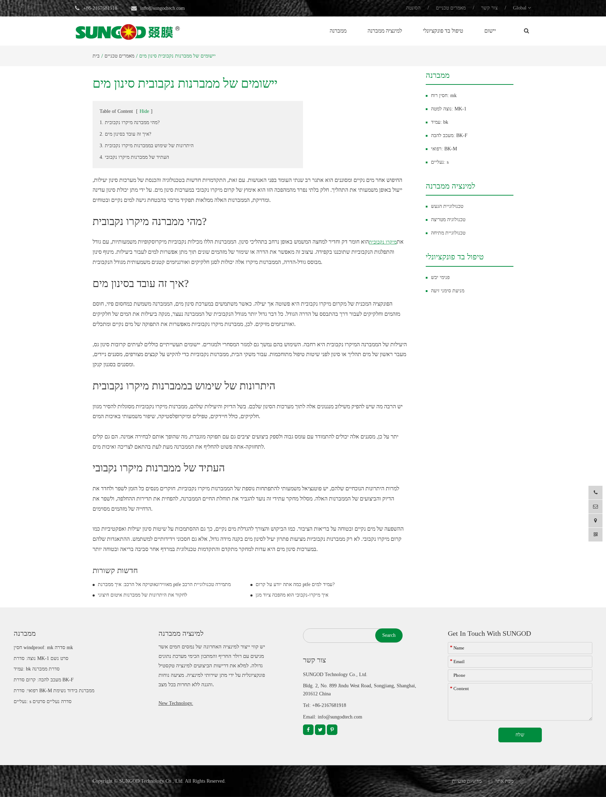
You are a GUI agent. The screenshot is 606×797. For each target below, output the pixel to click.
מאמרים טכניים (451, 8)
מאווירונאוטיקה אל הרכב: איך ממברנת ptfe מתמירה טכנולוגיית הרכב (164, 584)
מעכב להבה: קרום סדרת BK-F (44, 679)
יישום (490, 31)
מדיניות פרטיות (467, 781)
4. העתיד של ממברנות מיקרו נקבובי (134, 157)
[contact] (595, 520)
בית (96, 56)
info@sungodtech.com (162, 8)
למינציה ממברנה (385, 31)
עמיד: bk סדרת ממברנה (37, 669)
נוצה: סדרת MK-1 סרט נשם (41, 658)
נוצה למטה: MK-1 (448, 108)
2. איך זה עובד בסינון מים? (125, 134)
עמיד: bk (439, 122)
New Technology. (176, 703)
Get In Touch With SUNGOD (489, 633)
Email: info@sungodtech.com (332, 717)
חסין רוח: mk (444, 95)
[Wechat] (595, 534)
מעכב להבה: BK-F (449, 135)
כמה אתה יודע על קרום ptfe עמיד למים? (295, 584)
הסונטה (413, 8)
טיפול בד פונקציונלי (443, 31)
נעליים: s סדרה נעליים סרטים (43, 701)
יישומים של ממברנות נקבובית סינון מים (177, 56)
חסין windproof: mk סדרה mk (43, 647)
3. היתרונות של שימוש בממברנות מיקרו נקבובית (147, 145)
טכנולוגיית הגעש (447, 206)
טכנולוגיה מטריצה (448, 219)
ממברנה (338, 31)
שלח (520, 734)
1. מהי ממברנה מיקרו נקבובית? (130, 122)
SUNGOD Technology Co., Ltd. (151, 781)
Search (389, 635)
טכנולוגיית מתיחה (448, 233)
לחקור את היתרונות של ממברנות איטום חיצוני (142, 595)
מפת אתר (504, 781)
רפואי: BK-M (444, 148)
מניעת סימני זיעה (447, 290)
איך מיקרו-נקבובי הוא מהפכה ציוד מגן (292, 595)
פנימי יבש (440, 277)
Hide (144, 111)
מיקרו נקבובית (383, 242)
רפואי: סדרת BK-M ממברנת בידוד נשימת (54, 690)
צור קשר (489, 8)
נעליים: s (440, 162)
